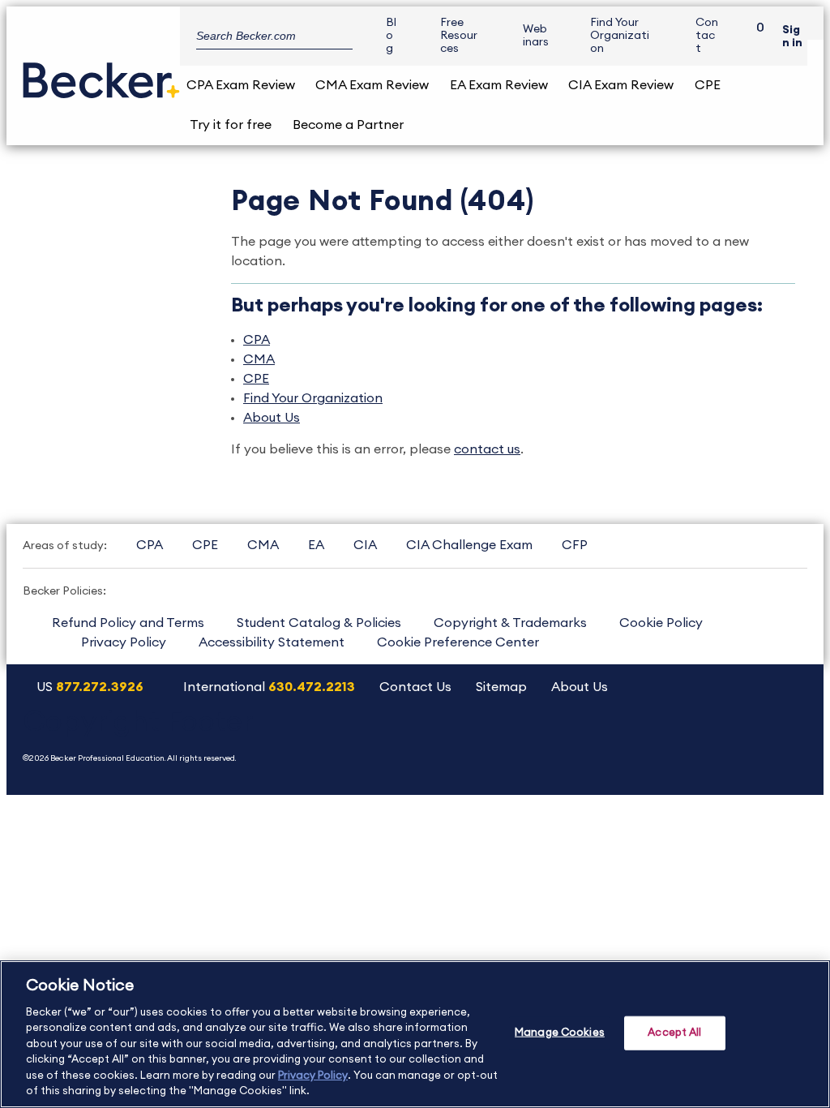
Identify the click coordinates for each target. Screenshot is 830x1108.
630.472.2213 (311, 687)
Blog (391, 35)
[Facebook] (701, 741)
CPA (256, 339)
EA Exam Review (499, 85)
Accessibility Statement (271, 642)
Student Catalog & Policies (319, 622)
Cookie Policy (661, 622)
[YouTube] (619, 741)
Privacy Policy (123, 642)
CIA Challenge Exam (469, 545)
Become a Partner (348, 124)
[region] (415, 1034)
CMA (259, 359)
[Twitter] (660, 741)
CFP (575, 545)
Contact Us (415, 687)
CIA (365, 545)
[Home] (101, 73)
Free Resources (458, 35)
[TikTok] (784, 741)
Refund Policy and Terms (128, 622)
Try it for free (231, 124)
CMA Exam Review (372, 85)
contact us (487, 449)
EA (316, 545)
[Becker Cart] (754, 36)
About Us (271, 417)
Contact (706, 35)
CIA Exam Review (621, 85)
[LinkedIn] (743, 741)
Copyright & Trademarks (510, 622)
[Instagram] (577, 741)
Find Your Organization (619, 35)
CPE (708, 85)
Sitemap (501, 687)
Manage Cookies (560, 1033)
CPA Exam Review (240, 85)
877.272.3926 (99, 687)
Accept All (674, 1033)
